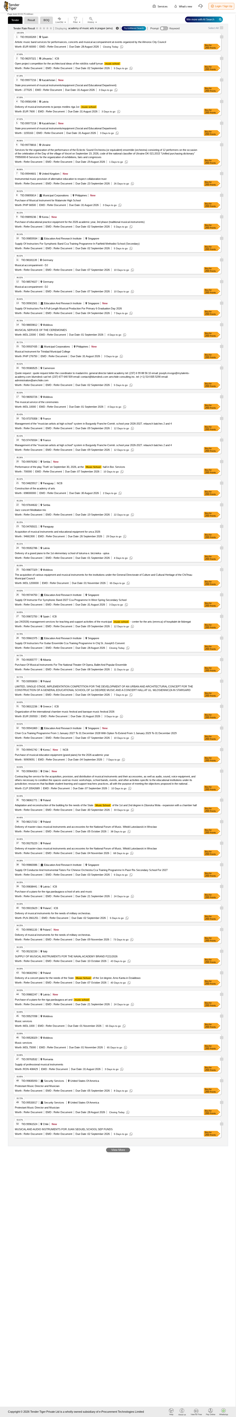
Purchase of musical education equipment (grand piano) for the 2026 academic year (62, 754)
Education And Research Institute (63, 238)
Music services (23, 1021)
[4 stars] (47, 28)
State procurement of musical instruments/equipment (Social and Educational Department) (65, 85)
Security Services (54, 1080)
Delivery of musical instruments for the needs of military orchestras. (53, 913)
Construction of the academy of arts (35, 488)
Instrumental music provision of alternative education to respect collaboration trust (60, 178)
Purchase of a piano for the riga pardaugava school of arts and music (53, 891)
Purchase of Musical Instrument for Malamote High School (48, 200)
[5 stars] (51, 28)
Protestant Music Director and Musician (37, 1086)
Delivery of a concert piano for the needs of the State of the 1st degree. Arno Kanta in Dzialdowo (77, 977)
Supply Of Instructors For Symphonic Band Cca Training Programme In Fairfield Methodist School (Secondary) (77, 243)
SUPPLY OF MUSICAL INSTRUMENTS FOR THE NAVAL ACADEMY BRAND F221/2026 (66, 956)
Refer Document (56, 46)
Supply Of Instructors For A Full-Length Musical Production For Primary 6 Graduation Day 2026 (68, 308)
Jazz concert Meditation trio (30, 509)
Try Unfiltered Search (134, 28)
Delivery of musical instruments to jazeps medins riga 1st (55, 106)
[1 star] (37, 28)
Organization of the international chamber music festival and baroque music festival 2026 (64, 711)
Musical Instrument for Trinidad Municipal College (42, 351)
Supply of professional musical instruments (39, 1064)
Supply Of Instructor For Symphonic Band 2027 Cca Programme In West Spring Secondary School (70, 599)
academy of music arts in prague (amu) (90, 28)
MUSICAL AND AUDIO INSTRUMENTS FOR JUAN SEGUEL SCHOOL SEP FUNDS (64, 1129)
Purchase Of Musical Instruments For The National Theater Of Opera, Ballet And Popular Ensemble (71, 664)
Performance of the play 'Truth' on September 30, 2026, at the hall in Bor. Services (70, 466)
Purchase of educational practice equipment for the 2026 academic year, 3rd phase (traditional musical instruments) (80, 221)
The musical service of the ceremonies (37, 402)
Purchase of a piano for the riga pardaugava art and (52, 999)
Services (162, 6)
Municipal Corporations (56, 195)
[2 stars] (40, 28)
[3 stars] (44, 28)
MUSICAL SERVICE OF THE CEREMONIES (41, 330)
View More (118, 1150)
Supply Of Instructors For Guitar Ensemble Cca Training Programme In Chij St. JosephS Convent (70, 643)
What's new (185, 6)
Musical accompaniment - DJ (31, 265)
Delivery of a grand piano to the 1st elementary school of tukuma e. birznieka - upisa (62, 553)
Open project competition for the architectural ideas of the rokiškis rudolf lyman (67, 63)
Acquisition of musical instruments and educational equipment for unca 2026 (57, 531)
